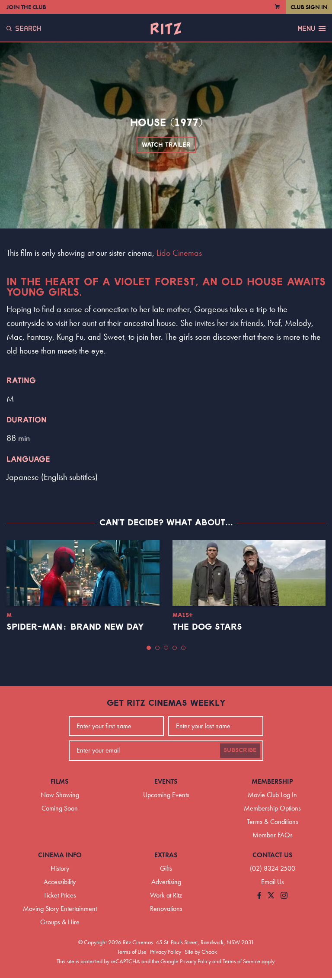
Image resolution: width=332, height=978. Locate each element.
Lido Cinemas (179, 252)
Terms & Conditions (272, 821)
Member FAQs (272, 835)
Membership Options (272, 808)
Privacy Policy (165, 951)
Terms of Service (241, 961)
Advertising (166, 881)
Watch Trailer (166, 145)
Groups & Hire (60, 922)
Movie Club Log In (272, 794)
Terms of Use (132, 951)
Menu (306, 28)
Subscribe (240, 750)
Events (166, 781)
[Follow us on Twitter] (271, 896)
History (60, 868)
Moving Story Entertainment (60, 908)
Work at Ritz (166, 895)
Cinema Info (60, 854)
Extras (166, 854)
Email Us (272, 881)
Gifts (166, 868)
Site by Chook (201, 951)
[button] (149, 648)
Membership (272, 781)
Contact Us (272, 854)
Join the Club (26, 7)
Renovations (166, 908)
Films (60, 781)
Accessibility (60, 881)
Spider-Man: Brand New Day (75, 627)
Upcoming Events (166, 794)
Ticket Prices (60, 895)
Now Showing (60, 794)
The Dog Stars (207, 627)
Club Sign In (309, 7)
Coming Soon (60, 808)
